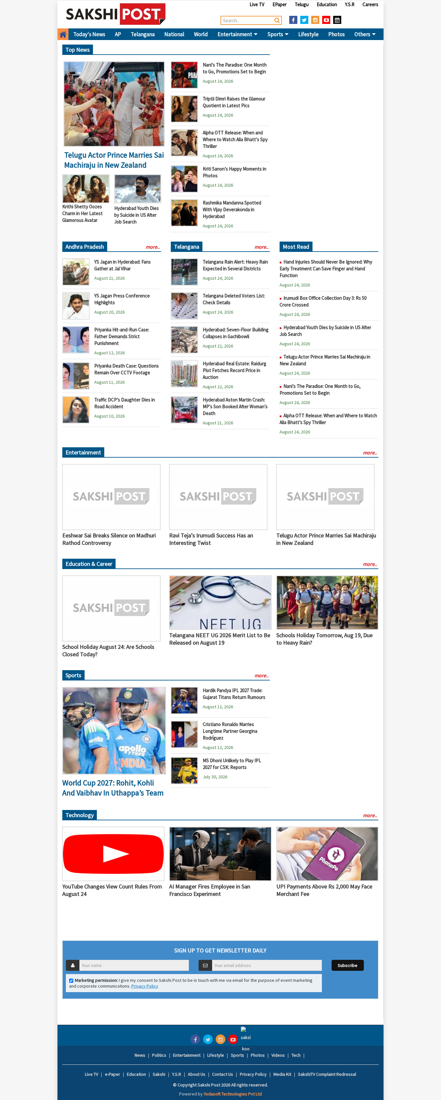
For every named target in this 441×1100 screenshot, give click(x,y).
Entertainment (235, 34)
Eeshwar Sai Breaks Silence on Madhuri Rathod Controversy (109, 539)
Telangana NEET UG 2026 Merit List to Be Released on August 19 (219, 638)
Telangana (143, 34)
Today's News (89, 34)
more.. (153, 247)
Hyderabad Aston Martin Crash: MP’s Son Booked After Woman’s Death (235, 406)
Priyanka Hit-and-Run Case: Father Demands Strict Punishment (121, 336)
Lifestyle (308, 34)
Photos (336, 34)
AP (118, 34)
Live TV (257, 4)
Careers (370, 4)
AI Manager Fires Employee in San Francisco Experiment (209, 890)
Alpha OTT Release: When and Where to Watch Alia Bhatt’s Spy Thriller (235, 139)
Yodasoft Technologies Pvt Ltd (233, 1094)
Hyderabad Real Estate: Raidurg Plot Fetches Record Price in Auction (234, 370)
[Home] (116, 14)
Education (327, 4)
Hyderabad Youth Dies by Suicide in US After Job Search (136, 215)
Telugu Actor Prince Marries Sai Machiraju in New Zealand (114, 160)
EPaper (279, 4)
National (174, 34)
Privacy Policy (144, 986)
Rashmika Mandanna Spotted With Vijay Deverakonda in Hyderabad (232, 209)
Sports (275, 34)
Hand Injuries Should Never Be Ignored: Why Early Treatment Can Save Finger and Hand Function (326, 268)
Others (362, 34)
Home (62, 34)
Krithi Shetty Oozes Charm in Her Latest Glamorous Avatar (82, 213)
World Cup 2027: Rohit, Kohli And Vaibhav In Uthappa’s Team (113, 788)
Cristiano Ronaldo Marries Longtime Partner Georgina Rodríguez (230, 731)
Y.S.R (349, 4)
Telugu (302, 4)
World (201, 34)
